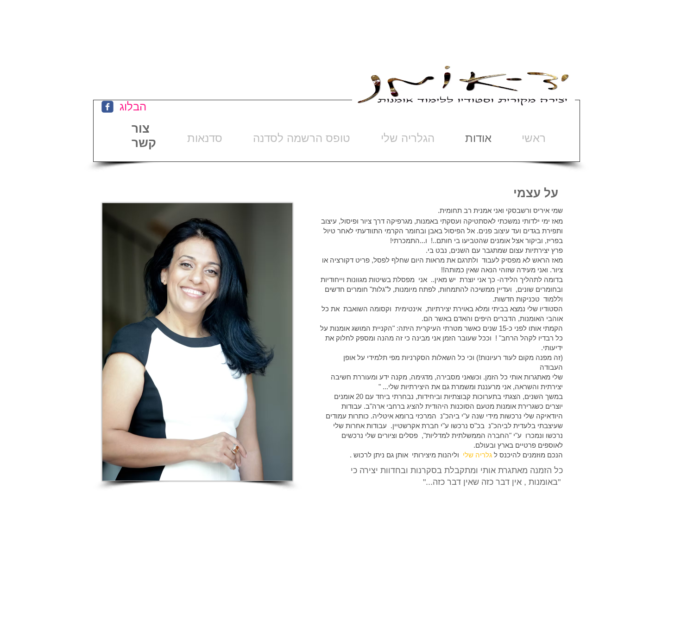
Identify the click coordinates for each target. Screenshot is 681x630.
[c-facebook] (107, 107)
